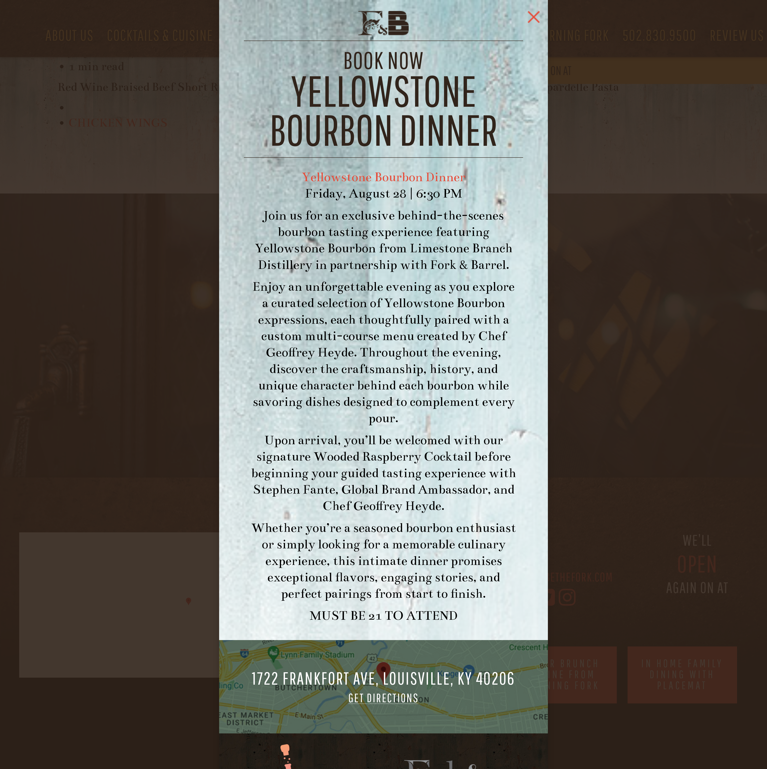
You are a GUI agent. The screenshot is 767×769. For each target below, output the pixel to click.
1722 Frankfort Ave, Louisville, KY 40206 (383, 686)
